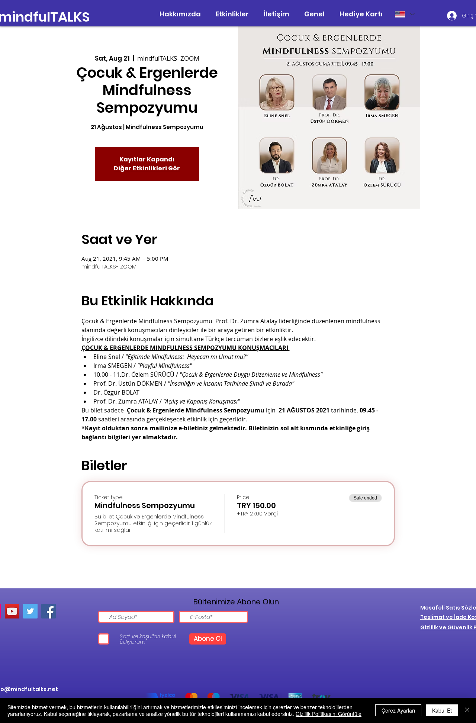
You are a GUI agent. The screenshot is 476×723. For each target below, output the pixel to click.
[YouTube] (12, 611)
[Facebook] (48, 611)
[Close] (467, 710)
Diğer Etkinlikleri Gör (147, 168)
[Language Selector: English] (404, 14)
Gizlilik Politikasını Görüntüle (328, 713)
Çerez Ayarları (398, 710)
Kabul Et (442, 710)
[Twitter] (30, 611)
